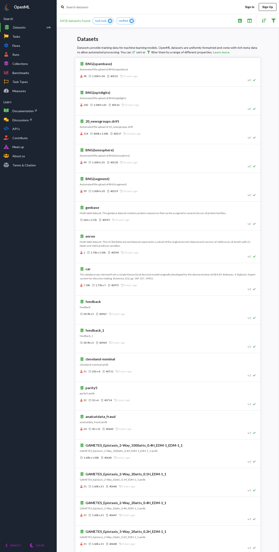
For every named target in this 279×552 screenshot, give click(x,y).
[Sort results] (263, 20)
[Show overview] (240, 20)
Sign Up (267, 7)
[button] (103, 20)
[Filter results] (273, 20)
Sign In (249, 7)
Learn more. (221, 52)
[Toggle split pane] (249, 20)
